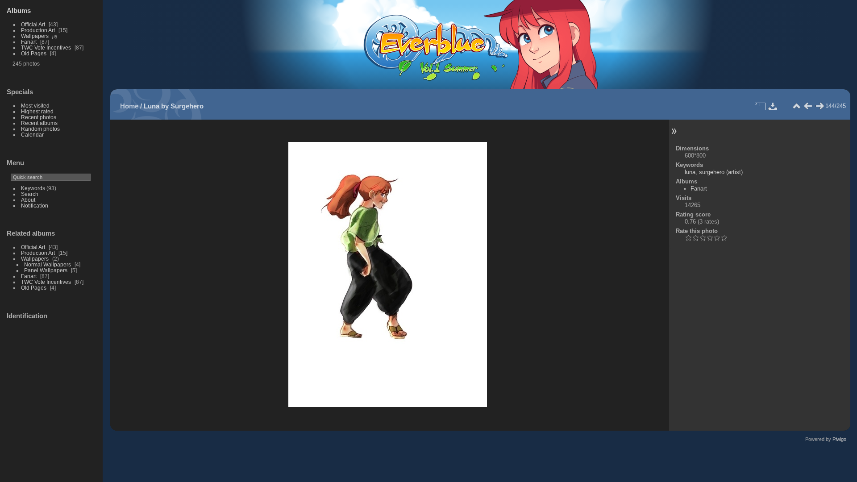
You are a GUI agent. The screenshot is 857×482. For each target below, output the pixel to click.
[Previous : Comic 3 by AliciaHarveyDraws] (808, 106)
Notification (34, 205)
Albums (19, 10)
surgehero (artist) (721, 172)
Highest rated (37, 111)
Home (129, 106)
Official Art (33, 24)
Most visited (35, 105)
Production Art (38, 30)
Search (29, 194)
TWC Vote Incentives (46, 47)
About (28, 200)
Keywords (33, 188)
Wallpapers (35, 36)
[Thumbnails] (796, 106)
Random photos (40, 129)
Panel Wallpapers (45, 270)
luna (690, 172)
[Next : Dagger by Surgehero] (819, 106)
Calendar (32, 134)
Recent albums (39, 123)
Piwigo (839, 439)
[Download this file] (773, 106)
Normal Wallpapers (47, 264)
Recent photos (38, 117)
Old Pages (33, 53)
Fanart (29, 42)
